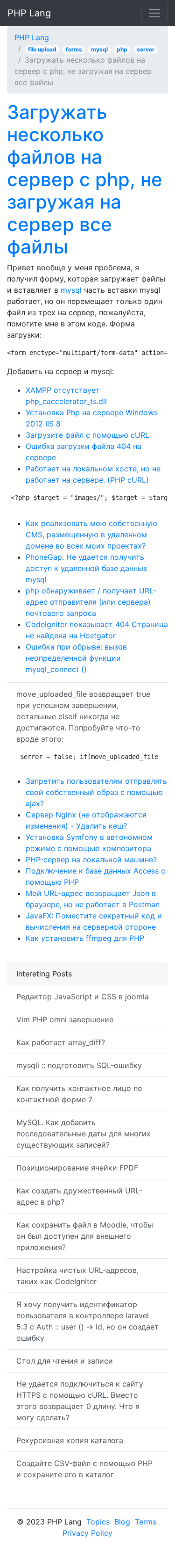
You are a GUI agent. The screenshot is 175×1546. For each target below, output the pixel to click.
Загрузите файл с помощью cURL (87, 435)
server (145, 49)
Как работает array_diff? (60, 1042)
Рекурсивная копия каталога (69, 1440)
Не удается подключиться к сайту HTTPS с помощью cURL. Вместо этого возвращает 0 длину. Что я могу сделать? (79, 1400)
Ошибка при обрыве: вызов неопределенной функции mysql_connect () (76, 658)
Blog (122, 1521)
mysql (99, 49)
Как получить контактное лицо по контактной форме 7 (79, 1094)
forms (74, 49)
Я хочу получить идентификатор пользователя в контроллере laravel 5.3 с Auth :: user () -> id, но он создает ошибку (87, 1321)
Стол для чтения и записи (64, 1360)
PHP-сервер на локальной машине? (91, 859)
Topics (98, 1521)
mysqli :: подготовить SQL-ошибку (79, 1065)
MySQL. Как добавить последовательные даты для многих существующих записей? (83, 1133)
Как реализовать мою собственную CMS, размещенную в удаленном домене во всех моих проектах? (91, 534)
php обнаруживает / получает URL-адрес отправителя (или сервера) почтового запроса (91, 602)
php (122, 49)
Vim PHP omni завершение (64, 1019)
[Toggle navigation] (154, 13)
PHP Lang (29, 13)
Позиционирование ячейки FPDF (77, 1167)
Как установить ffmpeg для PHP (85, 938)
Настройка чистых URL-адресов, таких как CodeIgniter (77, 1275)
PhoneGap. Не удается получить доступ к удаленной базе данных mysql (86, 568)
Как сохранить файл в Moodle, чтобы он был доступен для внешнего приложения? (84, 1236)
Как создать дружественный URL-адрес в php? (79, 1196)
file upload (42, 49)
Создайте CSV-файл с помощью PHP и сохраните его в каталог (84, 1469)
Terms (145, 1521)
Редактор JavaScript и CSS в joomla (82, 996)
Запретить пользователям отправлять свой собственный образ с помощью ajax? (96, 792)
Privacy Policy (87, 1533)
